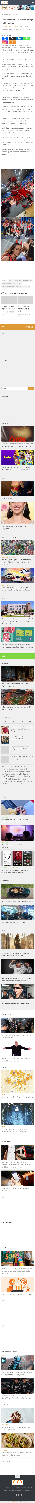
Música (28, 776)
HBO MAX (13, 771)
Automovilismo (5, 867)
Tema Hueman (27, 1490)
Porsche (11, 781)
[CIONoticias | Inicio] (5, 2)
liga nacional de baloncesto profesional (11, 286)
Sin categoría (13, 14)
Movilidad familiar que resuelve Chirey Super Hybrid (17, 901)
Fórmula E (4, 771)
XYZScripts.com (26, 1501)
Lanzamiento (14, 774)
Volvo (17, 784)
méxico (22, 777)
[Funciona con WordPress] (12, 1490)
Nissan (4, 781)
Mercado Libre (16, 777)
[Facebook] (5, 38)
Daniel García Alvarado (11, 26)
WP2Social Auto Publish (11, 1501)
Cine (6, 769)
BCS (20, 766)
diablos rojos (18, 280)
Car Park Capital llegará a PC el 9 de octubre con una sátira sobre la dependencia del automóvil (16, 562)
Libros (21, 773)
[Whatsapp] (26, 38)
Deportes (4, 14)
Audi (16, 767)
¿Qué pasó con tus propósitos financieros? (16, 1294)
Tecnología (4, 817)
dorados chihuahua (27, 280)
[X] (12, 38)
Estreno (23, 769)
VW (20, 784)
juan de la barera (17, 283)
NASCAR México (12, 779)
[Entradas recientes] (5, 722)
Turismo (13, 784)
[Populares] (14, 722)
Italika (2, 774)
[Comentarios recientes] (22, 722)
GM (9, 771)
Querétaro (21, 781)
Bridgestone (30, 767)
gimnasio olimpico (6, 283)
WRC (23, 784)
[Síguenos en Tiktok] (32, 327)
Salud (4, 783)
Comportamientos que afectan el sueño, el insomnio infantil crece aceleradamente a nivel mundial (21, 749)
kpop (9, 774)
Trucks (9, 784)
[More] (12, 42)
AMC (11, 767)
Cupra (15, 769)
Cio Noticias (6, 1462)
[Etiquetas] (30, 722)
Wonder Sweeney (7, 498)
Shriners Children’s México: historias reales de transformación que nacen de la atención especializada (17, 621)
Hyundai (26, 771)
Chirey (3, 769)
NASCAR (4, 779)
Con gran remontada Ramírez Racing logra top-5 (24, 309)
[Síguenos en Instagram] (26, 327)
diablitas (11, 280)
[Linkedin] (19, 38)
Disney (19, 769)
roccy (28, 286)
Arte (14, 767)
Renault (30, 781)
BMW (24, 767)
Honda (21, 771)
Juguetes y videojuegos (8, 557)
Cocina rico (5, 1425)
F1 (27, 769)
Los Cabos (7, 776)
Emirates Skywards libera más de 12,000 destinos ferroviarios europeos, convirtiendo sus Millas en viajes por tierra (16, 1164)
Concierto (11, 769)
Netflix (26, 779)
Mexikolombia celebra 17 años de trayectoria (15, 1004)
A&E (2, 767)
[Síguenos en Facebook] (29, 327)
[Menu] (32, 2)
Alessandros (7, 767)
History (18, 771)
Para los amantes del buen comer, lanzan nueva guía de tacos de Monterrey (21, 729)
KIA (6, 774)
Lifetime (27, 774)
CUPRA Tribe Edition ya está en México (13, 922)
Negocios (21, 779)
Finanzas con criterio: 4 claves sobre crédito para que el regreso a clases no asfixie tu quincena (16, 1271)
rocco (24, 286)
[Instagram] (5, 42)
